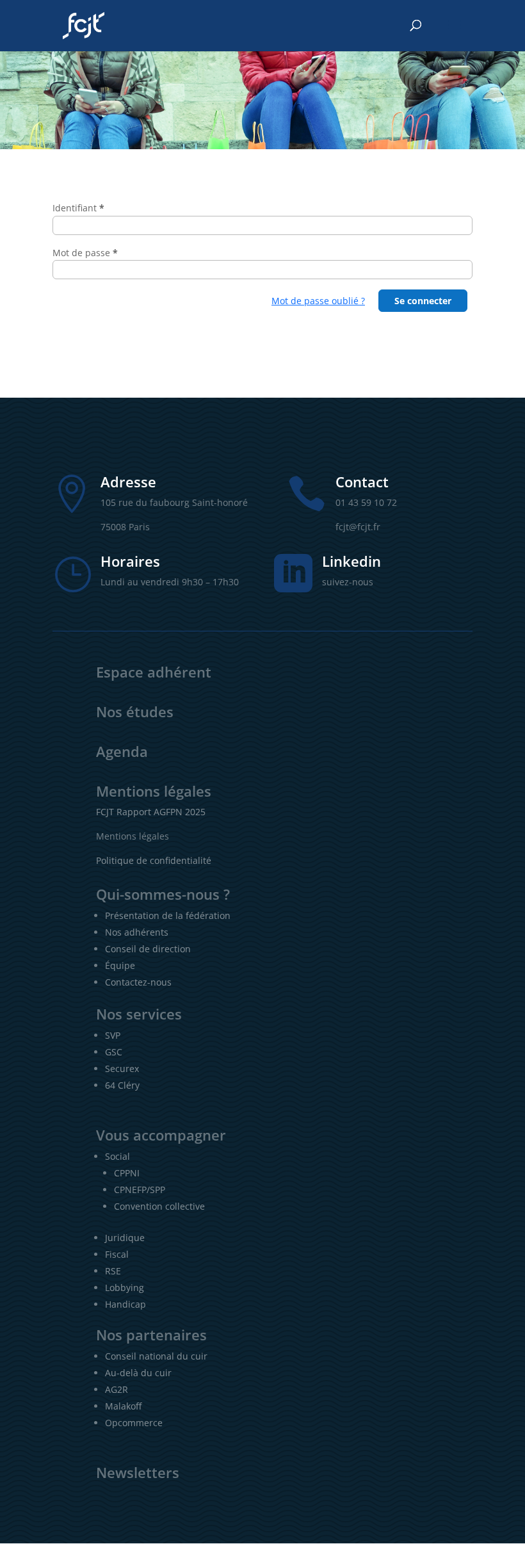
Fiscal (117, 1254)
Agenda (122, 751)
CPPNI (127, 1173)
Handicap (125, 1304)
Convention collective (159, 1206)
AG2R (116, 1389)
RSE (113, 1271)
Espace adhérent (153, 671)
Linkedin (351, 561)
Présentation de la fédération (167, 915)
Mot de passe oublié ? (318, 301)
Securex (122, 1068)
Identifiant (78, 208)
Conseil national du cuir (156, 1356)
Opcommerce (134, 1423)
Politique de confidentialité (153, 860)
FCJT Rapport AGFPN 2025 (151, 812)
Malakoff (123, 1406)
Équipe (120, 965)
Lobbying (124, 1287)
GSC (113, 1052)
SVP (112, 1035)
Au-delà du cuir (138, 1373)
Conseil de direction (148, 949)
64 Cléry (122, 1085)
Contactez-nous (138, 982)
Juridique (125, 1237)
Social (117, 1156)
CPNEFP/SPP (139, 1189)
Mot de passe (85, 253)
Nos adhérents (136, 932)
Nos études (135, 711)
